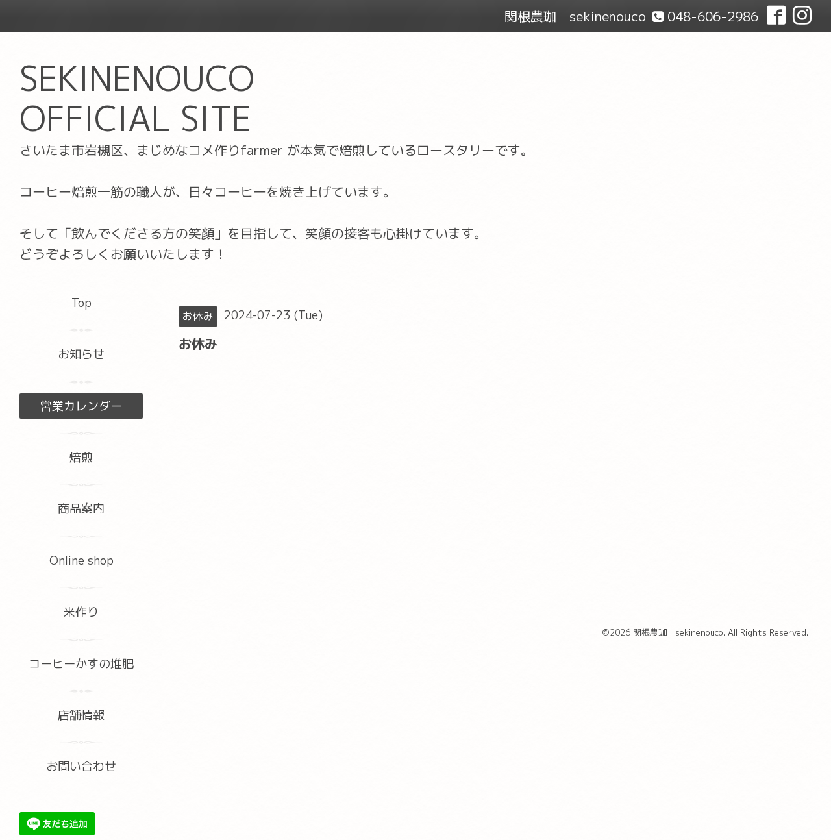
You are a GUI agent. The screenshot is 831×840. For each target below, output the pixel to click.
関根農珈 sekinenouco (678, 632)
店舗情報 (81, 715)
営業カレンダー (81, 406)
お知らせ (81, 354)
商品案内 (81, 508)
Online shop (81, 560)
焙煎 (81, 457)
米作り (81, 612)
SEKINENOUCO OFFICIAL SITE (136, 98)
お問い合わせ (81, 766)
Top (81, 303)
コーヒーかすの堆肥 (81, 664)
